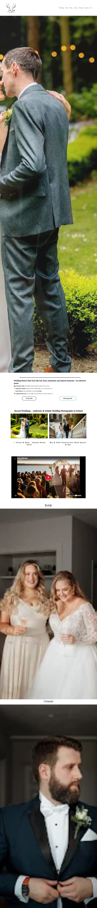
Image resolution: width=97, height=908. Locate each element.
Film (67, 8)
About (75, 8)
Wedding (61, 8)
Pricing (81, 8)
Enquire (86, 8)
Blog (71, 8)
